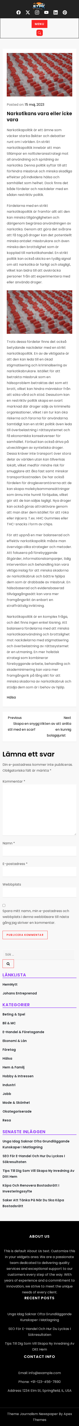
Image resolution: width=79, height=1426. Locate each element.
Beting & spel (14, 1014)
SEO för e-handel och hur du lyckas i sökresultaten (34, 1159)
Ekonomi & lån (15, 1041)
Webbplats (12, 884)
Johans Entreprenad (20, 993)
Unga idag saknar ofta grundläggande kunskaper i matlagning (36, 1144)
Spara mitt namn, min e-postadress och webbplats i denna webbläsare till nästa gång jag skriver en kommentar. (36, 916)
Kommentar (14, 781)
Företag (9, 1049)
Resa (7, 1120)
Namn (9, 843)
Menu (39, 24)
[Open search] (39, 33)
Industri (9, 1085)
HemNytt (10, 984)
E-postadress (15, 863)
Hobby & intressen (18, 1076)
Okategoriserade (17, 1111)
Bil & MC (9, 1023)
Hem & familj (13, 1067)
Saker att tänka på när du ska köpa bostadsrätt (33, 1203)
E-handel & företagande (23, 1032)
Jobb (7, 1094)
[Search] (8, 963)
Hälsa (11, 697)
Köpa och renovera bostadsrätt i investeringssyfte (31, 1188)
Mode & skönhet (16, 1102)
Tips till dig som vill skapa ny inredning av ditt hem (38, 1174)
